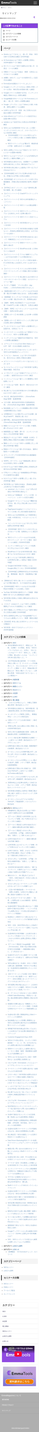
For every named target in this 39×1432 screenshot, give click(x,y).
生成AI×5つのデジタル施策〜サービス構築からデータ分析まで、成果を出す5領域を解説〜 (23, 957)
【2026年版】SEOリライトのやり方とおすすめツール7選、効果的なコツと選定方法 (23, 531)
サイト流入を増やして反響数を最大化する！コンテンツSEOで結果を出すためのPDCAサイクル (22, 1219)
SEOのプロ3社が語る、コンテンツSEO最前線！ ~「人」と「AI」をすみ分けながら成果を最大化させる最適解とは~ (22, 1042)
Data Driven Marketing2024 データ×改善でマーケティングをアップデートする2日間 (23, 1143)
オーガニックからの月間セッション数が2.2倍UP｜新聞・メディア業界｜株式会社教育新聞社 (22, 762)
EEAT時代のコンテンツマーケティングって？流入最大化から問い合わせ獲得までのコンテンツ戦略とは (23, 1108)
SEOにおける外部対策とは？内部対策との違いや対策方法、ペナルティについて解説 (22, 517)
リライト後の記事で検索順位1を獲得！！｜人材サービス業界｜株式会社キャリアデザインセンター (23, 740)
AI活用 (15, 693)
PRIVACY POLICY (8, 1405)
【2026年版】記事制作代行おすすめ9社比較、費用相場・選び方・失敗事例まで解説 (23, 574)
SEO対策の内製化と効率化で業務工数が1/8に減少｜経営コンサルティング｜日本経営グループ (22, 793)
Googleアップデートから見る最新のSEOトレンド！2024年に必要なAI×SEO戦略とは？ (22, 1233)
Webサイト (17, 690)
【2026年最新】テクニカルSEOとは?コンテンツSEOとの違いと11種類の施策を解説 (22, 137)
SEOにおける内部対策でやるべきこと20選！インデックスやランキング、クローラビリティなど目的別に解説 (21, 130)
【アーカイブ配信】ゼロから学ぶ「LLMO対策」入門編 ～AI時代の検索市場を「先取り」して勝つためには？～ (22, 833)
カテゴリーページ (10, 36)
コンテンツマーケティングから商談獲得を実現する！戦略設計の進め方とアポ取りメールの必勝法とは (22, 1171)
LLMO (15, 697)
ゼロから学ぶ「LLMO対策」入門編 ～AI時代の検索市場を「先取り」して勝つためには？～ (22, 861)
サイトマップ (6, 1410)
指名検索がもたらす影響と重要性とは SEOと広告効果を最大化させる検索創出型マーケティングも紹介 (22, 1023)
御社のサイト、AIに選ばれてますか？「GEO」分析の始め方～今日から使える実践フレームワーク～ (22, 878)
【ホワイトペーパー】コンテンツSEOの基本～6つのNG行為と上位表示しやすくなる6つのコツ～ (21, 262)
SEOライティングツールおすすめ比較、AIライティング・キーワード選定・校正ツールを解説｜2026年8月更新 (22, 540)
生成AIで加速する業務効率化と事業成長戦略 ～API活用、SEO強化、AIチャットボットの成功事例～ (22, 1123)
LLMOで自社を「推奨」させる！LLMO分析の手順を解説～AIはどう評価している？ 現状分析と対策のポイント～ (23, 853)
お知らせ (16, 1249)
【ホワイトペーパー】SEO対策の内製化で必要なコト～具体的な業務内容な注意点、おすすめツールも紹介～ (21, 231)
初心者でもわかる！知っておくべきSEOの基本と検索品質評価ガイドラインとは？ (22, 1094)
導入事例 (16, 700)
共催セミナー (8, 1287)
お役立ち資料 (17, 1246)
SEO (14, 643)
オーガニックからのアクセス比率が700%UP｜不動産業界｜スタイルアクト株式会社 (22, 801)
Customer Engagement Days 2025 (20, 1037)
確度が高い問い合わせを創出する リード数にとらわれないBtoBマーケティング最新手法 (22, 1151)
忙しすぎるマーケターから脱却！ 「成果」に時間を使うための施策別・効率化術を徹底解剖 (22, 900)
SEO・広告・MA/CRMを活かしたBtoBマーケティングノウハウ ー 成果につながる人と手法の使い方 (23, 927)
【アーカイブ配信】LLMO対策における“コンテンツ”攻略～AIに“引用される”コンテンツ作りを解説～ (22, 819)
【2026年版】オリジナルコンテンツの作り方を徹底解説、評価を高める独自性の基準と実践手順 (21, 181)
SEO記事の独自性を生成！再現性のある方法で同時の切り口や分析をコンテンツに (22, 1205)
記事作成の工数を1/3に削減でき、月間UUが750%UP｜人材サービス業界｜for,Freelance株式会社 (22, 771)
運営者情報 (5, 1399)
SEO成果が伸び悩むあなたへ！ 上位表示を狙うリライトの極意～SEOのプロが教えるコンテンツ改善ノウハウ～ (22, 987)
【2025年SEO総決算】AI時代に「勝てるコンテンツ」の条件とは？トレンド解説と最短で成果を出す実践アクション (22, 869)
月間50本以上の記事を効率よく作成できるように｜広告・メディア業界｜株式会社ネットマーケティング (22, 785)
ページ (6, 30)
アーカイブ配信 (9, 1290)
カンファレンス (9, 1294)
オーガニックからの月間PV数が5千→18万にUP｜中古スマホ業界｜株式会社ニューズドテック (22, 754)
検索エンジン (17, 686)
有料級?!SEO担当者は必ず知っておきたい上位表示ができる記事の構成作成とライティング (22, 1031)
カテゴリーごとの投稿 (12, 33)
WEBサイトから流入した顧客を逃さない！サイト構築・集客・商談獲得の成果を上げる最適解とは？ (22, 1051)
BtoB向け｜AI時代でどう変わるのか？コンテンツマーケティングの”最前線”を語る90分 (23, 919)
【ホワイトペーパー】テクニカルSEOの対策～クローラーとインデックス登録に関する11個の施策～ (21, 271)
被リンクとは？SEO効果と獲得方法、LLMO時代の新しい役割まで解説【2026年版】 (22, 560)
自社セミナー (8, 1283)
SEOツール (17, 683)
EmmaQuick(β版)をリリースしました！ (18, 83)
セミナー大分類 (9, 39)
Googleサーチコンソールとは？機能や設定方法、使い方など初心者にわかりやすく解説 (22, 503)
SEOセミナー (18, 808)
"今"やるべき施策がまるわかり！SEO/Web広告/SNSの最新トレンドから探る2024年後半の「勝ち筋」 (22, 1179)
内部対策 (16, 679)
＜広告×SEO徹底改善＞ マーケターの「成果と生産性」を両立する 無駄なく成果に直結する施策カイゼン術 (22, 892)
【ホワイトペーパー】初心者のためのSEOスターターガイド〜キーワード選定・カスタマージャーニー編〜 (21, 279)
